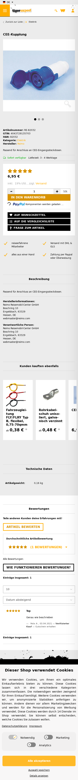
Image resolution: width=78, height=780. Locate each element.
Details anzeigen (39, 775)
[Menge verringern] (11, 191)
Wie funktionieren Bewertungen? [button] (38, 567)
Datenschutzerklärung (14, 726)
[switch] (13, 737)
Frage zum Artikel (29, 228)
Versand (41, 183)
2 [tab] (39, 119)
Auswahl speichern (39, 770)
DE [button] (8, 2)
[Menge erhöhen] (57, 191)
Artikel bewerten (23, 527)
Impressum (35, 726)
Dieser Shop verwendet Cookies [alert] (39, 670)
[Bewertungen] (20, 171)
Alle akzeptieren (39, 761)
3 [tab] (43, 119)
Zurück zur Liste (14, 22)
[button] (56, 10)
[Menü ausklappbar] (5, 11)
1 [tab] (35, 119)
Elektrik (21, 140)
